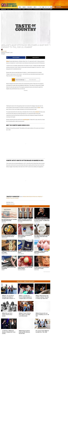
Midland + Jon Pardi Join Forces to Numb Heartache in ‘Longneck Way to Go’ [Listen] (25, 297)
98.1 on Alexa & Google (37, 9)
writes (39, 107)
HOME (20, 7)
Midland (7, 61)
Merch (24, 9)
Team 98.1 (24, 7)
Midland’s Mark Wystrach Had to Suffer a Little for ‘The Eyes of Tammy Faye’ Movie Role (42, 297)
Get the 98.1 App (29, 9)
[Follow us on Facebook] (45, 7)
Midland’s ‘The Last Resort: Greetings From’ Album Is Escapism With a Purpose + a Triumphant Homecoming (8, 297)
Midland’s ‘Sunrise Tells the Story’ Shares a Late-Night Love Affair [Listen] (25, 315)
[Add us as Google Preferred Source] (43, 7)
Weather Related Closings (47, 9)
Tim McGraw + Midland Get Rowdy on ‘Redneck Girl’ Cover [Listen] (8, 332)
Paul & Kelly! (30, 7)
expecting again (26, 119)
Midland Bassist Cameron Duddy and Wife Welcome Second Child (24, 332)
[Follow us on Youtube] (51, 7)
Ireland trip (9, 9)
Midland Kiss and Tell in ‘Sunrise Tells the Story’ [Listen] (7, 315)
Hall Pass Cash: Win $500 (17, 9)
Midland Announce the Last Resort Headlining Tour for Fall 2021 (42, 315)
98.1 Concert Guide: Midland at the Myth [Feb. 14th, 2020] (42, 331)
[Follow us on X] (48, 7)
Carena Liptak (3, 51)
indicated (37, 111)
